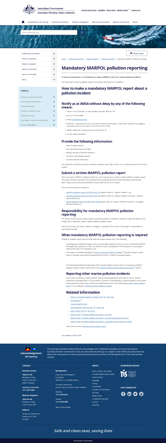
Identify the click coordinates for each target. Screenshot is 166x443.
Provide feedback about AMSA (103, 374)
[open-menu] (54, 53)
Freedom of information (101, 390)
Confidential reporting (100, 399)
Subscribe (95, 405)
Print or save (138, 53)
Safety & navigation (80, 22)
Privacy (94, 383)
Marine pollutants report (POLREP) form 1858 (82, 202)
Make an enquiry (28, 383)
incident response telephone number (98, 286)
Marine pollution (92, 59)
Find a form (111, 10)
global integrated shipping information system (117, 268)
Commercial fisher (27, 106)
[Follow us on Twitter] (135, 394)
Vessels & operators (60, 22)
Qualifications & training (38, 22)
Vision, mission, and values (102, 371)
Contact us (135, 10)
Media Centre (122, 10)
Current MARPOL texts (79, 304)
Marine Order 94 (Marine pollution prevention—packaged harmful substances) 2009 (101, 322)
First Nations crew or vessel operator (34, 120)
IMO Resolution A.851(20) (87, 308)
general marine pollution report (94, 326)
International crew (27, 116)
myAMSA (101, 10)
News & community (121, 22)
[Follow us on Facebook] (123, 394)
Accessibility (96, 386)
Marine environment (101, 22)
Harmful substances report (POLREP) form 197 (83, 192)
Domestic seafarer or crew (31, 111)
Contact (95, 402)
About (135, 22)
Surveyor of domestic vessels (31, 97)
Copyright (95, 380)
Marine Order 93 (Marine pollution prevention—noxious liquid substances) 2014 (100, 318)
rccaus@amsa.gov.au (79, 119)
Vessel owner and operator (31, 102)
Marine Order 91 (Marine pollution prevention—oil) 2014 (91, 315)
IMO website (75, 301)
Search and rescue (89, 10)
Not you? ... (29, 125)
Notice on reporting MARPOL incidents (92, 297)
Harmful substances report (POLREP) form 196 (83, 196)
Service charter (97, 377)
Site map (95, 393)
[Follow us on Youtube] (141, 394)
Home (23, 20)
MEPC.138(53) (82, 311)
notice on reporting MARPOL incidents (108, 252)
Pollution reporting (108, 59)
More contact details (63, 407)
